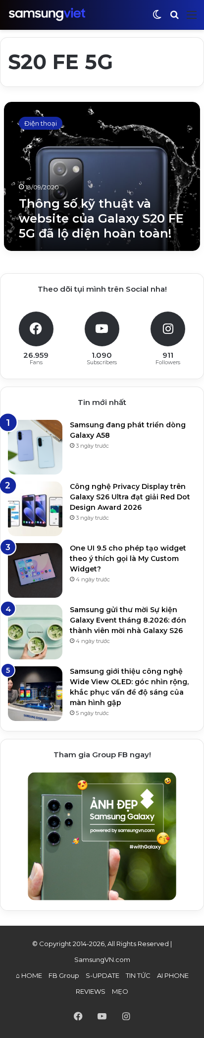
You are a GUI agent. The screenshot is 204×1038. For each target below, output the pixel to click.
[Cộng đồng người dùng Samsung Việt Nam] (47, 14)
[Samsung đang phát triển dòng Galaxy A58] (35, 447)
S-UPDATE (102, 975)
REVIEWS (90, 991)
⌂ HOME (29, 975)
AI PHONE (173, 975)
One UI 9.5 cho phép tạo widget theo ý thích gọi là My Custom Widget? (128, 558)
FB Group (64, 975)
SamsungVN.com (102, 959)
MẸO (120, 991)
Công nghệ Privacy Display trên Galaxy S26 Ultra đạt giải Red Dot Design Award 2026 (130, 497)
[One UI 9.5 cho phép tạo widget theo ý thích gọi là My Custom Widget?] (35, 570)
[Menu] (192, 18)
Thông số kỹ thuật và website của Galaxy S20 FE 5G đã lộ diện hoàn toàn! (101, 218)
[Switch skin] (157, 18)
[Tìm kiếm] (174, 18)
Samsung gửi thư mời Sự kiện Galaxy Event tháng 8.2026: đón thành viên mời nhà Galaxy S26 (128, 620)
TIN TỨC (138, 975)
